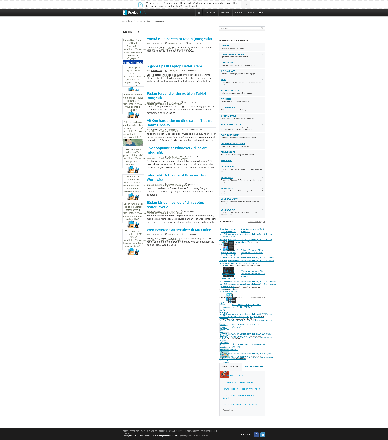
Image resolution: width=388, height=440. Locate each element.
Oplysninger (228, 71)
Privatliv (196, 436)
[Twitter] (262, 437)
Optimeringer (228, 116)
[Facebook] (256, 437)
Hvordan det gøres (232, 54)
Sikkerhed (226, 161)
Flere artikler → (228, 410)
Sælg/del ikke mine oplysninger (184, 431)
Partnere (134, 431)
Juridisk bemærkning (157, 431)
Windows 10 (227, 167)
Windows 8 (227, 188)
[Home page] (199, 12)
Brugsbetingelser (184, 436)
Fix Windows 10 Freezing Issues (238, 382)
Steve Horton (156, 43)
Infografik (227, 63)
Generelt (226, 46)
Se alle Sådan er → (257, 297)
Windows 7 (227, 178)
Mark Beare (155, 102)
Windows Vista (229, 199)
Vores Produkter (231, 124)
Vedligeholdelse (230, 90)
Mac (223, 80)
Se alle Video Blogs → (256, 222)
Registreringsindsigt (233, 144)
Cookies (204, 436)
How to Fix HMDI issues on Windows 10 (241, 389)
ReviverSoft (228, 152)
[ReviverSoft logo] (134, 12)
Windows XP (228, 210)
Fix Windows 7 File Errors (234, 376)
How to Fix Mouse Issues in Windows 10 (241, 404)
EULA (143, 431)
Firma (125, 431)
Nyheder (226, 99)
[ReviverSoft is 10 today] (192, 12)
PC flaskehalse (230, 135)
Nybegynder (228, 107)
